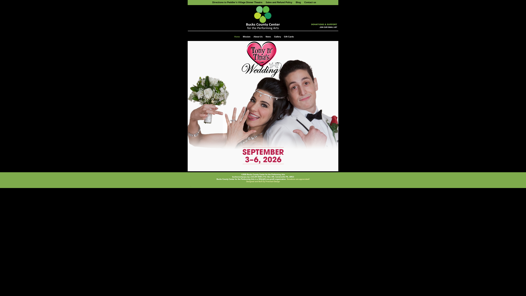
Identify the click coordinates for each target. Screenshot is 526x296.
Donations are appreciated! (298, 179)
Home (237, 36)
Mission (246, 36)
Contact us (310, 2)
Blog (298, 2)
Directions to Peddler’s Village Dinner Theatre (237, 2)
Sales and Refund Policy (279, 2)
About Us (258, 36)
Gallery (277, 36)
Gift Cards (289, 36)
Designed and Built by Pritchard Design (263, 181)
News (268, 36)
